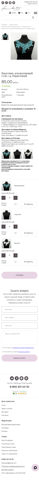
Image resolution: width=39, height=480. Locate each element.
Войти (14, 13)
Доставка (5, 412)
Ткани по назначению (9, 454)
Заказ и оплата (7, 409)
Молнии (4, 431)
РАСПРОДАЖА (7, 440)
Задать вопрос (33, 3)
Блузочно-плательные (9, 450)
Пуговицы (5, 428)
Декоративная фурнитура (11, 424)
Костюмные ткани (8, 444)
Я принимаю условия (17, 351)
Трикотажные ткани (9, 447)
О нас (4, 405)
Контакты (5, 415)
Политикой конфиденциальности (23, 347)
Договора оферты (24, 351)
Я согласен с (19, 347)
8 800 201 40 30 (31, 2)
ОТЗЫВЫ (19, 275)
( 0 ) (22, 13)
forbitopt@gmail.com (9, 463)
